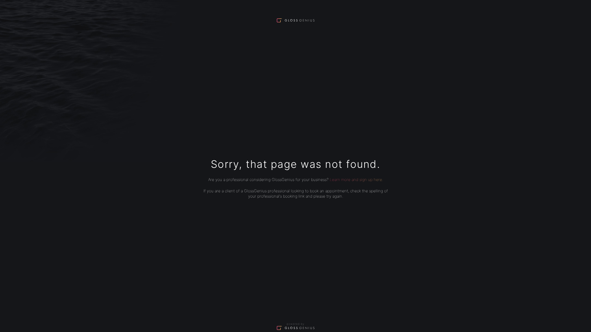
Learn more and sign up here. (356, 179)
